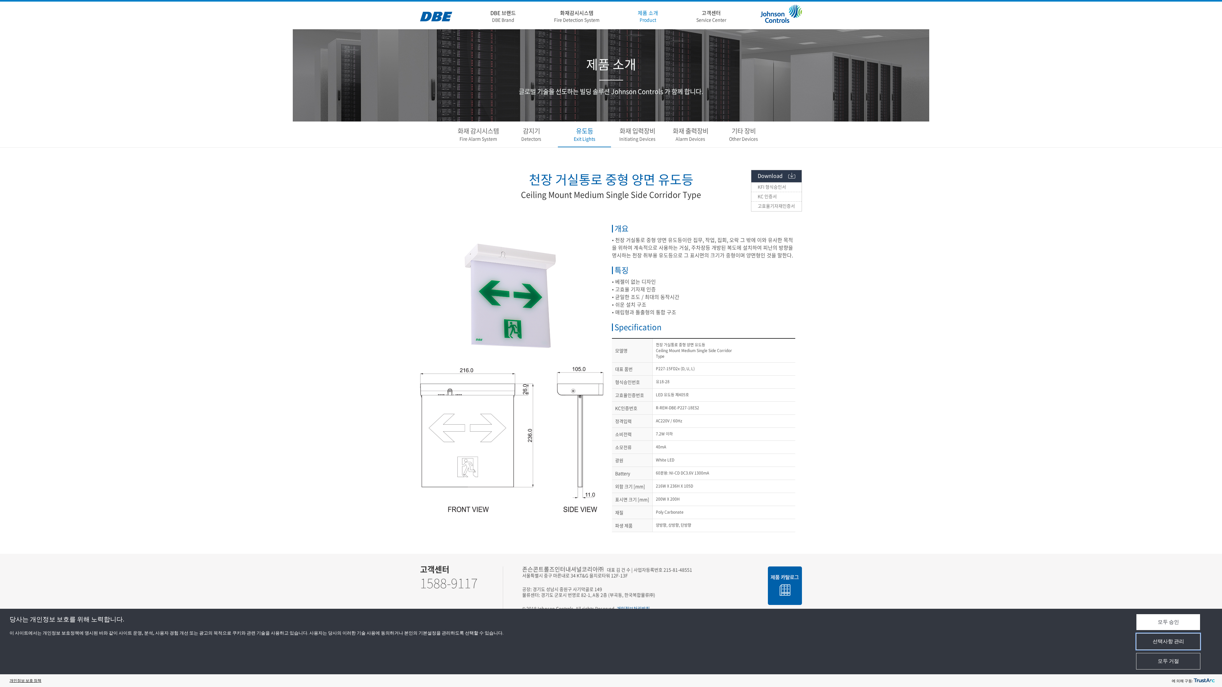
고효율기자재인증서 (776, 206)
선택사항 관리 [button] (1168, 641)
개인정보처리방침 (633, 608)
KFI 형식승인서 (772, 187)
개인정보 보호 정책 (25, 680)
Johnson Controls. (556, 608)
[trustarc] (1204, 680)
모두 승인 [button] (1168, 622)
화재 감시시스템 (478, 134)
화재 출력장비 (690, 134)
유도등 (584, 134)
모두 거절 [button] (1168, 661)
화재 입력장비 (637, 134)
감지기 (531, 134)
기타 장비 (743, 134)
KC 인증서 (767, 196)
